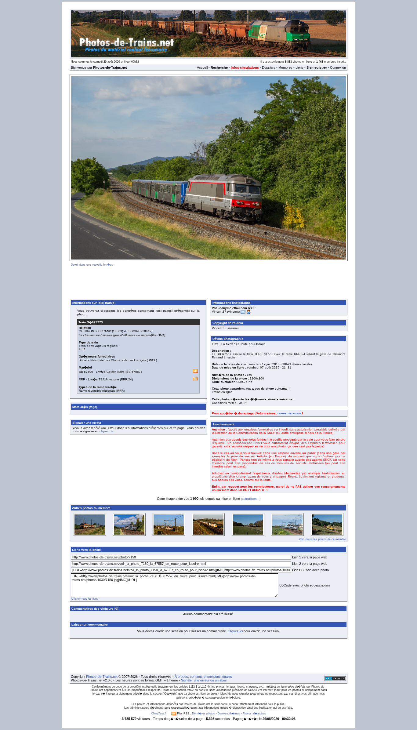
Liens (299, 67)
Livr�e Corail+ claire (110, 371)
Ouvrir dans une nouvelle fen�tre (92, 264)
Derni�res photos (203, 713)
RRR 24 (126, 379)
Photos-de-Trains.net (102, 676)
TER (82, 349)
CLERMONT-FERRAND (95, 331)
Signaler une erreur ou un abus (204, 680)
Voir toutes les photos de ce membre (322, 539)
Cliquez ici (235, 631)
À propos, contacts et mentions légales (203, 676)
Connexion (338, 67)
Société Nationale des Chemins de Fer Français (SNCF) (118, 360)
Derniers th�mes (229, 713)
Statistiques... (250, 498)
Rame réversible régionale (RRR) (102, 390)
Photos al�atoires (254, 713)
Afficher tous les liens (84, 598)
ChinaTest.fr (159, 713)
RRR (82, 379)
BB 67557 (133, 371)
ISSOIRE (134, 331)
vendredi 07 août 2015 (263, 367)
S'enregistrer (316, 67)
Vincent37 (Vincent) (226, 311)
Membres (285, 67)
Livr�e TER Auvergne (103, 379)
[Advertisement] (208, 281)
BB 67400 (86, 371)
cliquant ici (107, 431)
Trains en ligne (222, 392)
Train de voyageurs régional (98, 345)
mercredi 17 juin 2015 (264, 364)
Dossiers (268, 67)
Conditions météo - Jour (228, 403)
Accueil (202, 67)
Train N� (90, 322)
